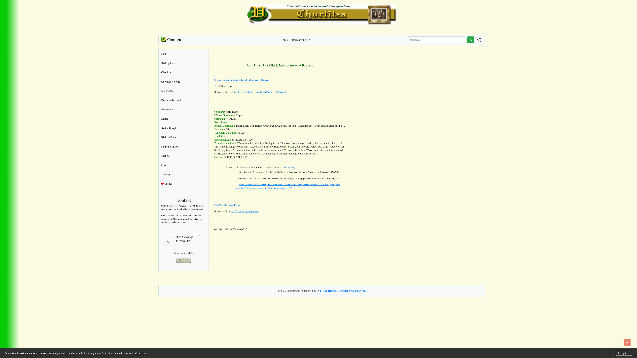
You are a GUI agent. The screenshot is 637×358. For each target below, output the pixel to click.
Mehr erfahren (141, 353)
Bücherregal (167, 109)
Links (164, 165)
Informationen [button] (299, 40)
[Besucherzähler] (184, 260)
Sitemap (165, 174)
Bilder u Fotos (168, 137)
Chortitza (166, 72)
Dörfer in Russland (171, 100)
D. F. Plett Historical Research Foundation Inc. (341, 290)
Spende (168, 183)
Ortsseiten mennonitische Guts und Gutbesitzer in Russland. (242, 79)
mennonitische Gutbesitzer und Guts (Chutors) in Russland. (258, 92)
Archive (165, 155)
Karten (164, 118)
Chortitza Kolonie (170, 81)
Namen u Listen (169, 146)
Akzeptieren (623, 353)
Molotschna (167, 90)
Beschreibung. (289, 167)
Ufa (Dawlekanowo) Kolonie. (228, 205)
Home (284, 40)
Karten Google (169, 128)
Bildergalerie (168, 63)
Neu (163, 53)
